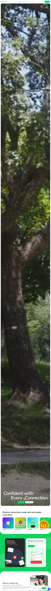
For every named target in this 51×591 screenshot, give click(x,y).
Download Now (31, 546)
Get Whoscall (21, 502)
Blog (32, 1)
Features (20, 1)
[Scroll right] (47, 515)
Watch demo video (29, 502)
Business (28, 1)
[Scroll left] (45, 515)
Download (47, 1)
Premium (24, 1)
